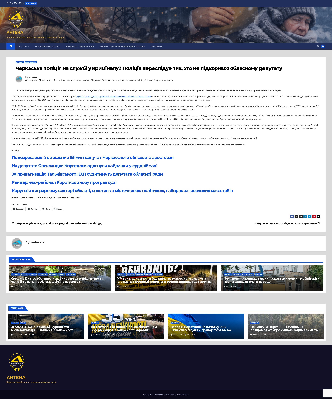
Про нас (23, 46)
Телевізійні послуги (47, 46)
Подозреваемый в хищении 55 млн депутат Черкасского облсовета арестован (92, 157)
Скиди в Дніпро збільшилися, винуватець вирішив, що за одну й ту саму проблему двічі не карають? (57, 280)
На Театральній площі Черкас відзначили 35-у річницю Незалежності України (124, 328)
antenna (33, 77)
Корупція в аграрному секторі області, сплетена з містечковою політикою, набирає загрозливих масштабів (122, 190)
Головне (24, 274)
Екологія (33, 274)
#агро (45, 80)
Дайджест (175, 323)
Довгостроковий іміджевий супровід (122, 46)
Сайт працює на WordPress (154, 395)
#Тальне (148, 80)
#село (121, 80)
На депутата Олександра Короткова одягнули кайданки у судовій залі (84, 165)
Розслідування (30, 62)
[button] (318, 46)
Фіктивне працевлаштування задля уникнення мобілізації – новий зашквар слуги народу (271, 280)
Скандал (61, 274)
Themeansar (183, 395)
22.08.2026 (258, 335)
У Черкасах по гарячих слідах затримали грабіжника (286, 223)
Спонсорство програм (80, 46)
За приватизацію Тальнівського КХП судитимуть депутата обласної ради (87, 174)
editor (270, 335)
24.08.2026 (18, 335)
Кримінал (19, 62)
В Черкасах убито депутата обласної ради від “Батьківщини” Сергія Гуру (58, 223)
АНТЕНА (14, 32)
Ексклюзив (43, 274)
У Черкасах (71, 274)
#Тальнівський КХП (134, 80)
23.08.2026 (178, 335)
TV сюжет (15, 274)
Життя (22, 323)
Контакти (157, 46)
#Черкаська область (163, 80)
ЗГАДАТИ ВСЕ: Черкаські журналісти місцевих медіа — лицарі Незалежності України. (42, 330)
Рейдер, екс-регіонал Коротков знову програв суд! (64, 182)
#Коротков (96, 80)
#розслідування (109, 80)
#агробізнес (54, 80)
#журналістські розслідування (75, 80)
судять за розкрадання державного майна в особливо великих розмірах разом (113, 96)
